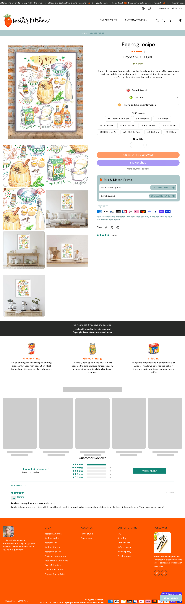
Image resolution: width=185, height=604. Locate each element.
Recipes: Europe (52, 547)
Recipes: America (53, 533)
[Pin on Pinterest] (118, 227)
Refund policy (124, 547)
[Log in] (163, 20)
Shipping (122, 538)
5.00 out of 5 (42, 469)
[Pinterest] (143, 8)
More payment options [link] (138, 169)
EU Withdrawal (171, 598)
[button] (138, 155)
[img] (17, 493)
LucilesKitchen (55, 602)
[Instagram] (149, 8)
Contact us (86, 538)
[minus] (133, 145)
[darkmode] (178, 20)
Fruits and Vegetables (55, 556)
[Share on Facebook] (106, 227)
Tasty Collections (53, 565)
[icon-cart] (169, 20)
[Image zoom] (45, 92)
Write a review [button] (149, 470)
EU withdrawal (124, 556)
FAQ (119, 533)
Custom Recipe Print (55, 574)
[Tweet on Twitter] (112, 227)
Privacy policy (124, 551)
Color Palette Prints (54, 569)
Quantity (138, 139)
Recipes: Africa (52, 538)
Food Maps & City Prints (56, 560)
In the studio (87, 533)
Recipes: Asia (51, 542)
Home (84, 33)
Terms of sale (124, 542)
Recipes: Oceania (53, 551)
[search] (157, 20)
